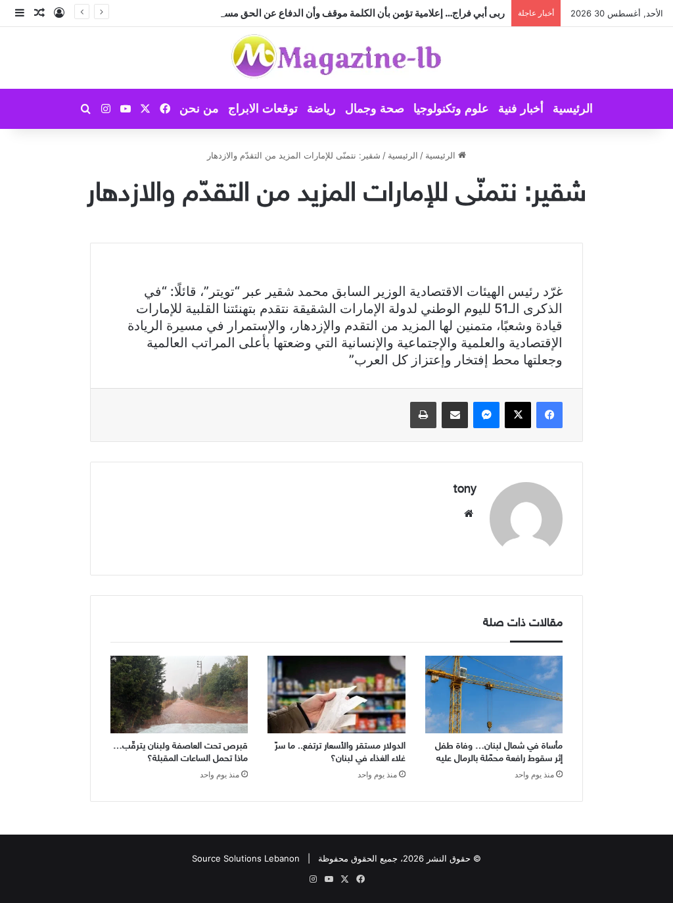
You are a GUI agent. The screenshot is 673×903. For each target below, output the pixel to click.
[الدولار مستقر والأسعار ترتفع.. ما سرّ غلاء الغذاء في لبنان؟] (336, 694)
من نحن (199, 108)
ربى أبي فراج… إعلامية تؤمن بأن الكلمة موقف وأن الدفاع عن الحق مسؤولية (354, 13)
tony (464, 490)
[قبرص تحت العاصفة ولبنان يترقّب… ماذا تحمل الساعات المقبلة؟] (179, 694)
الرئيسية (573, 108)
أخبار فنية (521, 108)
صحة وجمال (374, 108)
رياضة (321, 108)
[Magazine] (337, 58)
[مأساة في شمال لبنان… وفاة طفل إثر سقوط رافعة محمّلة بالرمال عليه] (494, 694)
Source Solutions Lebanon (246, 858)
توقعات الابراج (263, 108)
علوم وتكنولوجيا (451, 108)
